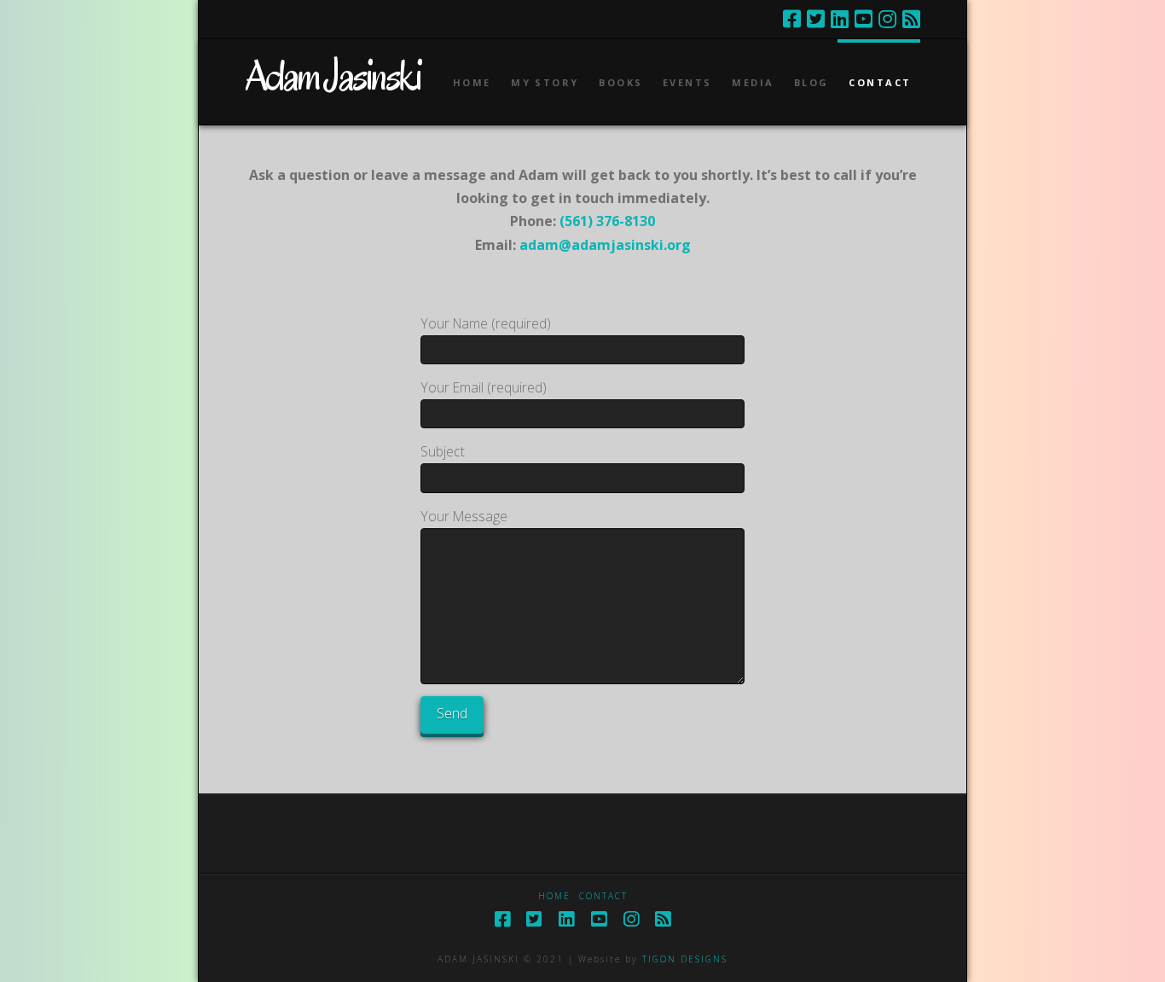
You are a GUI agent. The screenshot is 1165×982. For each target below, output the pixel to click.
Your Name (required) (485, 323)
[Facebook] (792, 19)
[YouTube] (863, 19)
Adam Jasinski (332, 76)
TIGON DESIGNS (684, 959)
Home (554, 896)
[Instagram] (887, 19)
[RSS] (911, 19)
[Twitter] (816, 19)
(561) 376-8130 (607, 221)
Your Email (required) (483, 387)
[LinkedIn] (840, 19)
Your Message (463, 516)
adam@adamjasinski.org (605, 244)
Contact (603, 896)
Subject (442, 451)
